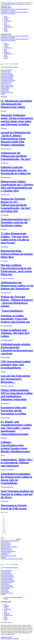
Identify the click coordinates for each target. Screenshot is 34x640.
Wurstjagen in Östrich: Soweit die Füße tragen (14, 507)
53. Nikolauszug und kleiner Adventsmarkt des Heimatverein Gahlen (16, 103)
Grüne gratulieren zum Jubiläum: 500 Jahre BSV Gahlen (15, 333)
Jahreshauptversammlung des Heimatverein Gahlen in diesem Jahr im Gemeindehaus (16, 478)
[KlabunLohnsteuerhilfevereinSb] (10, 541)
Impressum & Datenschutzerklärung (13, 597)
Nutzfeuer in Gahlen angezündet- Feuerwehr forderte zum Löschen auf (15, 318)
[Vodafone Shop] (5, 545)
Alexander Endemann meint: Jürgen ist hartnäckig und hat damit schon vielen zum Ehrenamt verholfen (17, 120)
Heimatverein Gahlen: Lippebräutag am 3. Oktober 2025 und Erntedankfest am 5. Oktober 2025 (17, 186)
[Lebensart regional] (6, 73)
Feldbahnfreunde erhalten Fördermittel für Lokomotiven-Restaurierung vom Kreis (17, 349)
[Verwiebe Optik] (5, 71)
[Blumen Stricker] (5, 548)
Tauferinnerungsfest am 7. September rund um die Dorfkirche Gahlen (15, 222)
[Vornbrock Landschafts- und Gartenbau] (12, 558)
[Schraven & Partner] (6, 549)
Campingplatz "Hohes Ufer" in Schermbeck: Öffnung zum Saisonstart (17, 462)
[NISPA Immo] (5, 91)
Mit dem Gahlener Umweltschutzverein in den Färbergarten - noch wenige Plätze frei (16, 270)
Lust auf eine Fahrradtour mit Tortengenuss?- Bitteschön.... (15, 378)
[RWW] (3, 94)
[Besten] (3, 557)
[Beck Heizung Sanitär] (7, 86)
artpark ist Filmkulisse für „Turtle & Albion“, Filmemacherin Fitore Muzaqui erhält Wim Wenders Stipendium (16, 138)
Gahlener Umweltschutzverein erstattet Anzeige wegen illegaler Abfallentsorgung (15, 447)
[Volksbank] (4, 554)
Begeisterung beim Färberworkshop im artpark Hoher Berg (17, 253)
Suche (2, 537)
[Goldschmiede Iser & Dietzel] (9, 546)
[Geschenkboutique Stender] (8, 555)
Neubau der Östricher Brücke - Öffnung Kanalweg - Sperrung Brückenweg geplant (17, 301)
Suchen (18, 539)
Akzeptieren (4, 637)
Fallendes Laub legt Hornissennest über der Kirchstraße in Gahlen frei (16, 170)
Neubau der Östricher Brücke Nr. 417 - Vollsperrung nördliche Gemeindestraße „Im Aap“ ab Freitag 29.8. (16, 205)
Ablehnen (9, 637)
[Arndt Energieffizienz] (7, 79)
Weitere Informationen (6, 638)
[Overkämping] (5, 542)
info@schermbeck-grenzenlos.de (11, 67)
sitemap (6, 598)
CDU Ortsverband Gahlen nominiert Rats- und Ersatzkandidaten (15, 364)
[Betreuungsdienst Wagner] (8, 551)
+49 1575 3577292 (16, 3)
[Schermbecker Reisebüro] (8, 80)
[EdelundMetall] (5, 88)
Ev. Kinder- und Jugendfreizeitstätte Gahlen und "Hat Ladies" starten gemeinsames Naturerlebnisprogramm (16, 427)
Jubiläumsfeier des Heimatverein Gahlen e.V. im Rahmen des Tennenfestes (17, 285)
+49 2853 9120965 (6, 3)
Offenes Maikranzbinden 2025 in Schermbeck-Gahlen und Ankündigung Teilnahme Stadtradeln (17, 395)
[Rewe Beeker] (5, 83)
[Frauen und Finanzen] (7, 74)
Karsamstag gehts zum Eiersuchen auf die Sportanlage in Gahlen (13, 410)
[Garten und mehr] (6, 543)
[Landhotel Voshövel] (6, 82)
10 (4, 531)
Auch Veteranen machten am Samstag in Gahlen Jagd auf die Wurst (17, 494)
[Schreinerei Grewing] (7, 92)
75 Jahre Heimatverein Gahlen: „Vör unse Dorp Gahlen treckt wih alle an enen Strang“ (15, 238)
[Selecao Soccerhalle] (6, 85)
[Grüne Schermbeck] (6, 70)
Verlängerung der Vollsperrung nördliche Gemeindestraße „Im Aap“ (16, 155)
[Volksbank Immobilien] (7, 76)
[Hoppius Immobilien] (7, 77)
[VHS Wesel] (4, 89)
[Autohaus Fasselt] (6, 552)
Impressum (16, 638)
